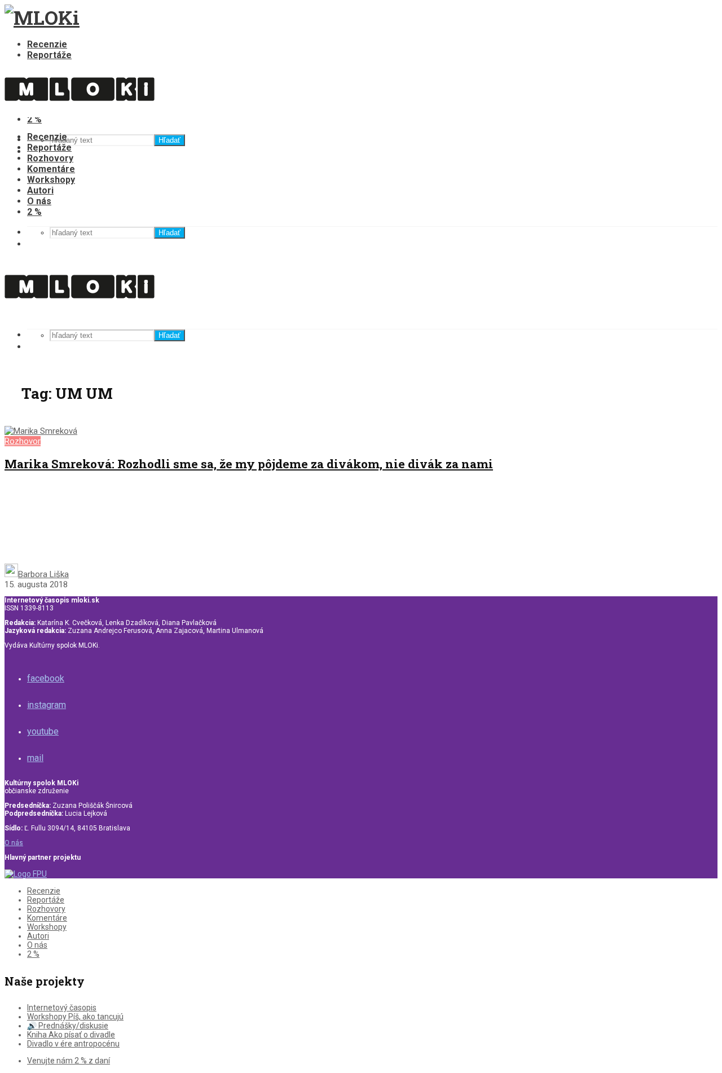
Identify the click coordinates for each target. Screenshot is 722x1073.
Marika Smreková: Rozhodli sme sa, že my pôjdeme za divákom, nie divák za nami (249, 464)
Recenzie (47, 44)
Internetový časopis (61, 1007)
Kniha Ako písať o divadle (71, 1034)
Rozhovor (23, 441)
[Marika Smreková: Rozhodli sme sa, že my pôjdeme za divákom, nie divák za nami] (41, 431)
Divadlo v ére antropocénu (73, 1043)
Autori (40, 190)
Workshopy (51, 179)
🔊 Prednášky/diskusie (67, 1025)
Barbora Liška (43, 574)
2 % (34, 211)
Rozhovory (50, 158)
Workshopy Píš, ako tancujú (75, 1016)
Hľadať (169, 140)
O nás (39, 201)
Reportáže (49, 55)
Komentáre (51, 169)
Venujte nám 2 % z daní (68, 1060)
